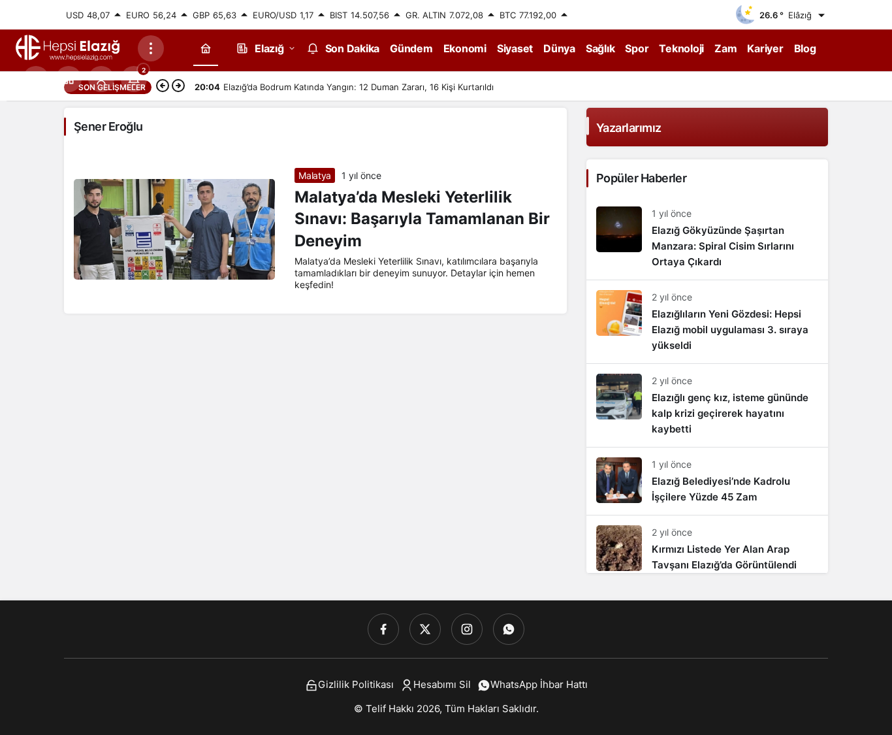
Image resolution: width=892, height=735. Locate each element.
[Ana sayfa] (206, 48)
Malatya (314, 175)
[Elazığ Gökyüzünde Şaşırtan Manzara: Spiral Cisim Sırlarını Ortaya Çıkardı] (707, 238)
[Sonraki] (178, 87)
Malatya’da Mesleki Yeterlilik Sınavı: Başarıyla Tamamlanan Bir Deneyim (422, 219)
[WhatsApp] (508, 629)
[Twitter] (425, 629)
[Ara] (36, 79)
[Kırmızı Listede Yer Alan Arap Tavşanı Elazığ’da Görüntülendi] (707, 544)
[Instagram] (467, 629)
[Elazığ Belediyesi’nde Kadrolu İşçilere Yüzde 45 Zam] (707, 481)
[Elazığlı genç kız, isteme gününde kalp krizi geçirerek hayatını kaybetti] (707, 405)
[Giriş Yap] (101, 79)
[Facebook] (383, 629)
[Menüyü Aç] (151, 48)
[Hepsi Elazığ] (68, 47)
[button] (69, 79)
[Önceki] (162, 87)
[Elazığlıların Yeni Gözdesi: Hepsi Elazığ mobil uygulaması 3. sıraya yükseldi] (707, 321)
